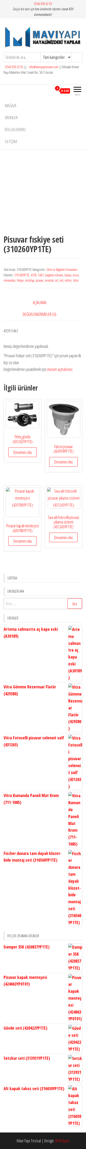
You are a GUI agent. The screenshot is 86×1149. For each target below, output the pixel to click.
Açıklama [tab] (39, 302)
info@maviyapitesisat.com (43, 67)
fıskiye (20, 280)
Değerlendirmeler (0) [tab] (39, 314)
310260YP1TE (21, 275)
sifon (76, 280)
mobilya (29, 280)
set (56, 280)
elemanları (10, 280)
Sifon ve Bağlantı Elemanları (61, 269)
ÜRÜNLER (11, 117)
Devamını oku (22, 452)
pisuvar (39, 280)
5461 (41, 275)
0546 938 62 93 (43, 3)
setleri (68, 280)
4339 (34, 275)
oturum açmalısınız (59, 369)
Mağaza (10, 105)
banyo (67, 275)
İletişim (11, 141)
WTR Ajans (62, 1140)
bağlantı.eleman (54, 275)
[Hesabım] (49, 90)
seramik (49, 280)
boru (76, 275)
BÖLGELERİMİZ (15, 129)
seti (61, 280)
